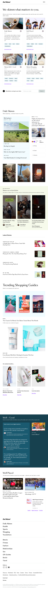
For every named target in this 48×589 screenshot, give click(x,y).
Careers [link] (22, 572)
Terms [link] (26, 572)
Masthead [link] (10, 572)
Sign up (41, 91)
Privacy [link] (30, 572)
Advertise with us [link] (13, 574)
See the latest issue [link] (7, 49)
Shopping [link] (6, 532)
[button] (13, 35)
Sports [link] (5, 529)
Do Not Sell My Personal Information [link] (27, 574)
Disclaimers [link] (5, 574)
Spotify (29, 510)
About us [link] (5, 572)
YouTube (41, 510)
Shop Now (5, 394)
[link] (6, 2)
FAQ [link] (15, 572)
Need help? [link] (5, 577)
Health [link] (5, 526)
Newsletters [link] (7, 535)
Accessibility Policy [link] (37, 572)
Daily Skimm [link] (7, 523)
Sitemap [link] (4, 580)
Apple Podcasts (35, 510)
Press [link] (18, 572)
